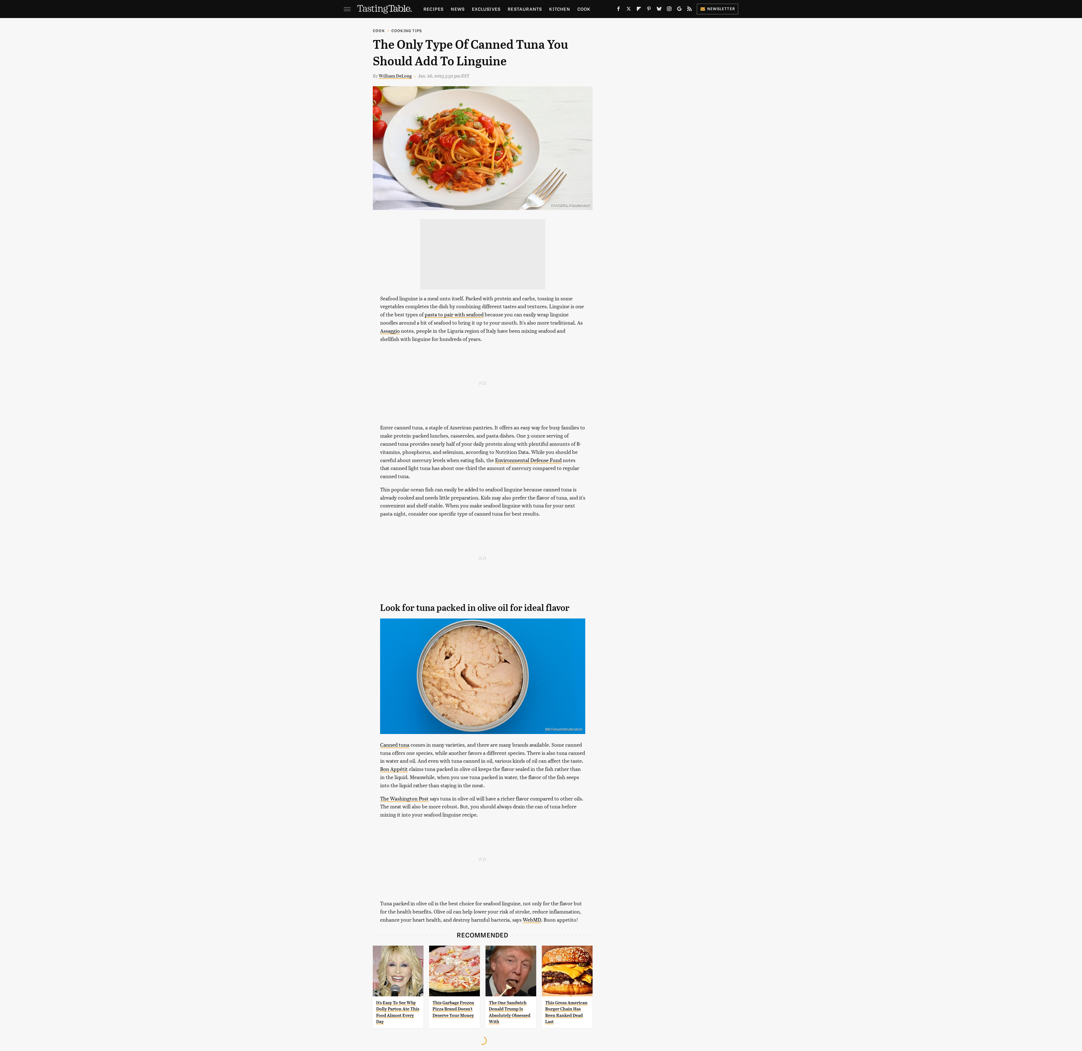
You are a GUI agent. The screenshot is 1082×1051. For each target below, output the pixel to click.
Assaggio (390, 330)
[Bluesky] (659, 10)
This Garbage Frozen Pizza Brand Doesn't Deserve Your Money (453, 1009)
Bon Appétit (394, 768)
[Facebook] (618, 10)
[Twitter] (628, 10)
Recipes (434, 9)
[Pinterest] (649, 10)
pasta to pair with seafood (454, 314)
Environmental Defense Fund (528, 460)
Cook (584, 9)
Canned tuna (394, 744)
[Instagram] (669, 10)
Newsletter (721, 8)
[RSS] (689, 10)
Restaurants (525, 9)
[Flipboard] (639, 10)
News (458, 9)
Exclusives (486, 9)
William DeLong (395, 75)
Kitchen (559, 9)
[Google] (679, 10)
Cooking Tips (406, 30)
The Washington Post (404, 798)
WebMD (532, 919)
